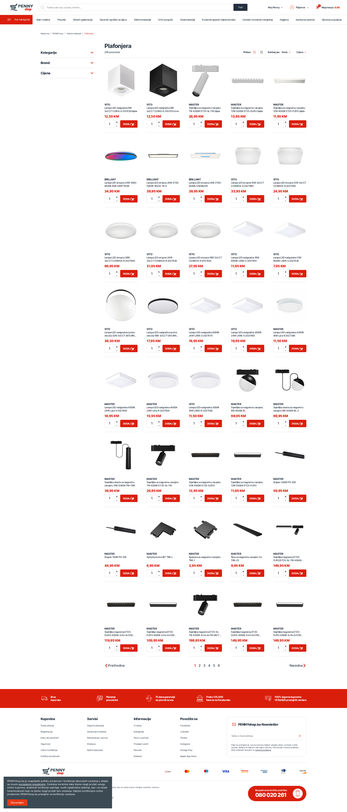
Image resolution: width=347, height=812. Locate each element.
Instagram (185, 744)
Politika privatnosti (50, 756)
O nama (138, 725)
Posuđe (61, 19)
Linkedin (184, 731)
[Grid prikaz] (255, 52)
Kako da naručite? (50, 737)
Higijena (284, 19)
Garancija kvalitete (96, 731)
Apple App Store (188, 756)
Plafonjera (88, 33)
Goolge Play (186, 750)
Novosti (138, 750)
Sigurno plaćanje (95, 725)
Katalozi (138, 756)
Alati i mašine (43, 19)
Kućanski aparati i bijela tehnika (218, 19)
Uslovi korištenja (49, 750)
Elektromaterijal (142, 19)
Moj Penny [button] (274, 7)
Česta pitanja (47, 725)
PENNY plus (57, 33)
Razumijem (17, 802)
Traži (240, 7)
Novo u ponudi (141, 737)
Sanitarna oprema (305, 19)
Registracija (47, 731)
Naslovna (45, 33)
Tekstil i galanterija (82, 19)
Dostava (91, 744)
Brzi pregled (121, 79)
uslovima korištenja (263, 750)
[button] (299, 7)
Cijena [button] (299, 52)
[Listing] (262, 52)
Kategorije (139, 731)
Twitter (183, 737)
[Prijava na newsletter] (297, 736)
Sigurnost (45, 744)
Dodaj (127, 124)
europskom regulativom (32, 784)
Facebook (185, 725)
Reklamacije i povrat (97, 737)
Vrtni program (165, 19)
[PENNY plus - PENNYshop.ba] (20, 7)
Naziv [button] (285, 52)
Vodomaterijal (187, 19)
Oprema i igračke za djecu (113, 19)
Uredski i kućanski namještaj (258, 19)
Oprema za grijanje (332, 19)
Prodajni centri (141, 744)
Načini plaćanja (95, 750)
